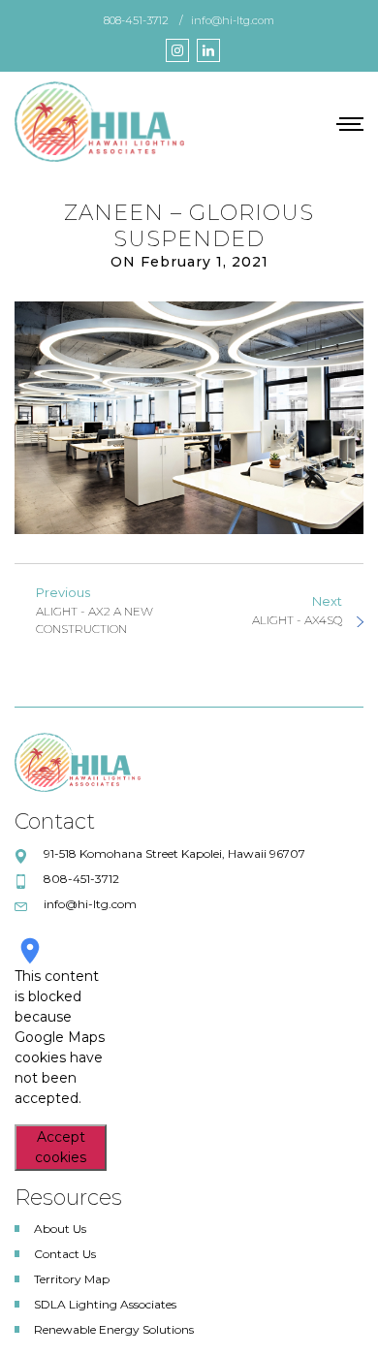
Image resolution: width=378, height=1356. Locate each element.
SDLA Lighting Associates (105, 1304)
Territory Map (72, 1279)
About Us (60, 1228)
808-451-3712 (136, 20)
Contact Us (65, 1253)
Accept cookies (60, 1147)
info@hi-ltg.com (232, 20)
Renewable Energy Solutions (114, 1329)
